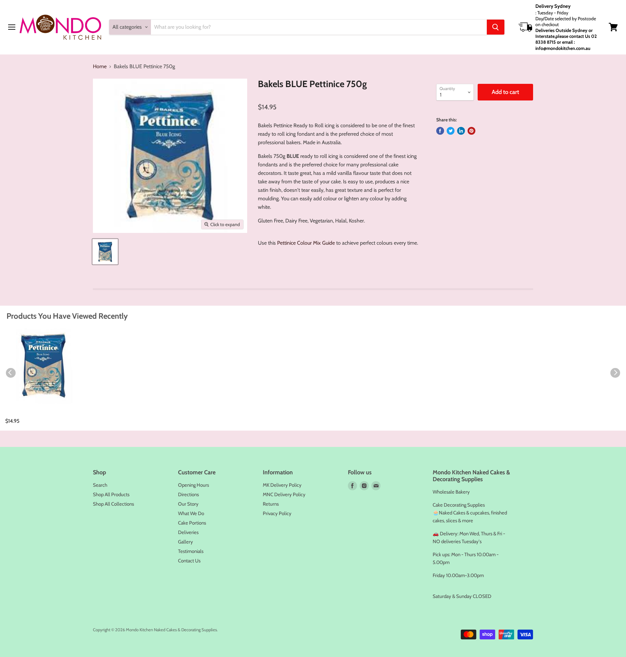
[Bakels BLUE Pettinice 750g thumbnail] (105, 252)
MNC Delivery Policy (284, 494)
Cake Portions (192, 523)
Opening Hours (193, 485)
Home (100, 66)
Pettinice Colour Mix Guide (306, 243)
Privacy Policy (277, 513)
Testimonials (190, 551)
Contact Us (189, 561)
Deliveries (188, 532)
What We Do (191, 513)
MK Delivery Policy (282, 485)
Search (100, 485)
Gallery (185, 542)
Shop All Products (111, 494)
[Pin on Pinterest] (471, 131)
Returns (271, 504)
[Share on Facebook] (440, 131)
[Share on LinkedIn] (461, 131)
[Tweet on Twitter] (451, 131)
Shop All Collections (113, 504)
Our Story (188, 504)
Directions (188, 494)
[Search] (495, 27)
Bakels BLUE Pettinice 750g (40, 414)
